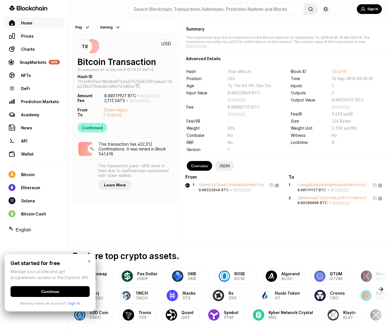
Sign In (372, 9)
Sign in (74, 303)
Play (78, 27)
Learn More (115, 185)
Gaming (106, 27)
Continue (50, 291)
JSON (224, 166)
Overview (199, 166)
